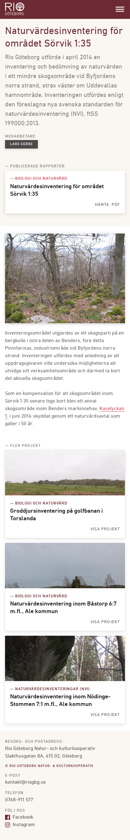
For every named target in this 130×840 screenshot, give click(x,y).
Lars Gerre (21, 144)
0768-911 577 (19, 800)
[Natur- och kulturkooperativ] (14, 14)
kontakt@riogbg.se (25, 782)
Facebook (22, 817)
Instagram (23, 824)
